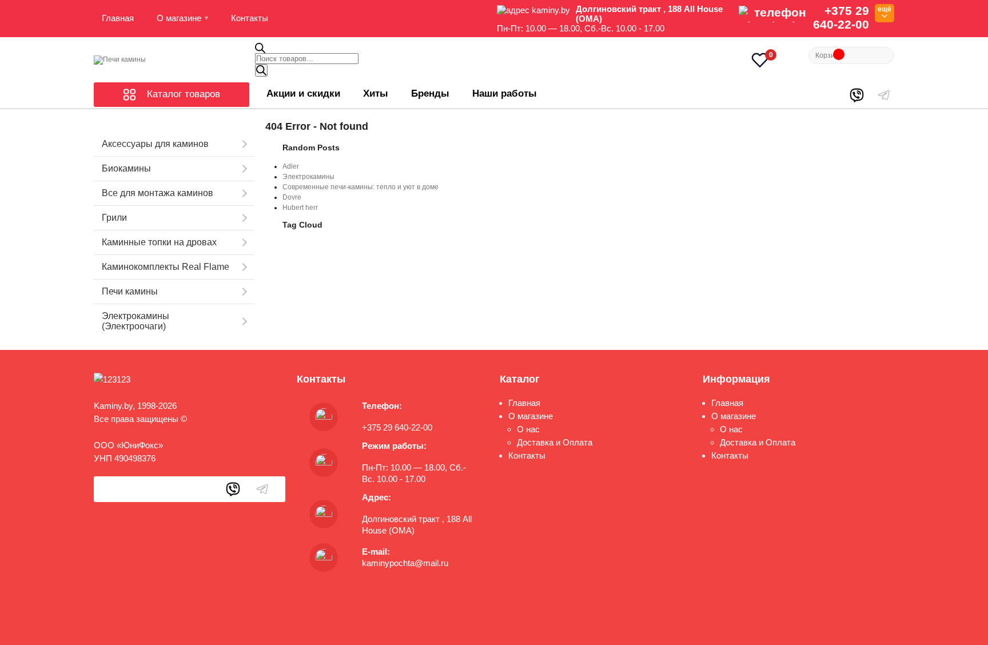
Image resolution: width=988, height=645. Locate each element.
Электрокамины (308, 177)
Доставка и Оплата (554, 442)
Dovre (291, 197)
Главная (118, 18)
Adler (290, 166)
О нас (528, 429)
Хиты (375, 93)
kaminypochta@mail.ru (405, 563)
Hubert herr (300, 208)
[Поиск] (261, 70)
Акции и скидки (303, 93)
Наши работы (504, 93)
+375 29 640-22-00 (841, 17)
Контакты (249, 18)
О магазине (179, 18)
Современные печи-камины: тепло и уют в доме (360, 187)
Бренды (430, 93)
